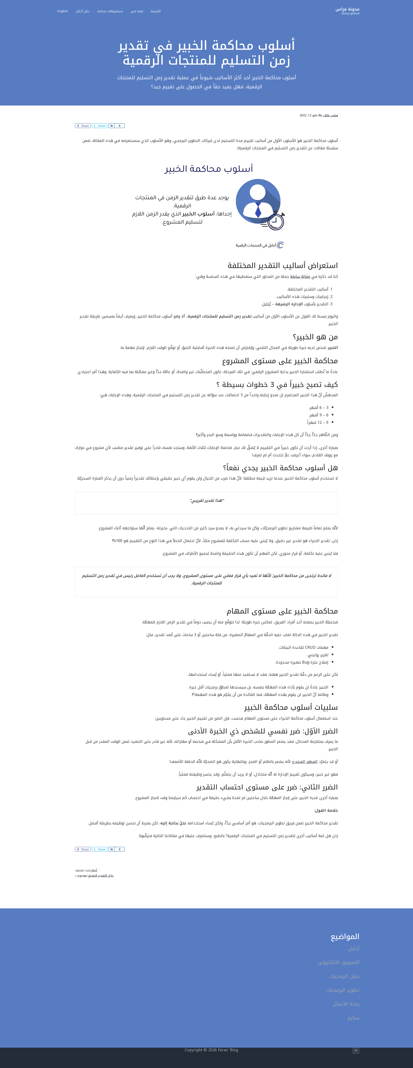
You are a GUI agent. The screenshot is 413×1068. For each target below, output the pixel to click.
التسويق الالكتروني (338, 962)
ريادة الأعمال (346, 1003)
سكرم (353, 1017)
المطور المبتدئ (305, 761)
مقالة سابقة (300, 276)
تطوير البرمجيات (342, 990)
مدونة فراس (347, 9)
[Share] (111, 125)
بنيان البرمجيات (344, 976)
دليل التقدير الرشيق (101, 875)
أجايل (266, 304)
